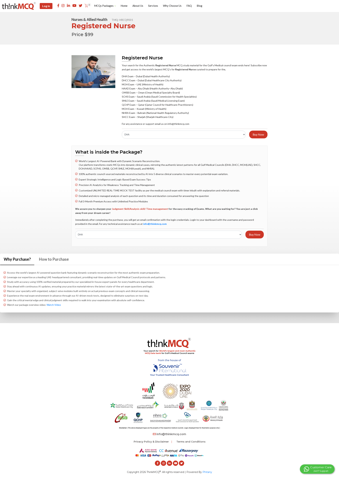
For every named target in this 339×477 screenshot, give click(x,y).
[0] (86, 5)
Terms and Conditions (191, 441)
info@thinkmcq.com (171, 434)
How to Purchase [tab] (54, 259)
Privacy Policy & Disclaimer (151, 441)
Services (153, 5)
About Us (137, 5)
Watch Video (54, 304)
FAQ (189, 5)
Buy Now (258, 134)
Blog (199, 5)
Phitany (207, 472)
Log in (46, 6)
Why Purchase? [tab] (17, 259)
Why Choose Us (172, 5)
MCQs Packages (104, 5)
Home (124, 5)
